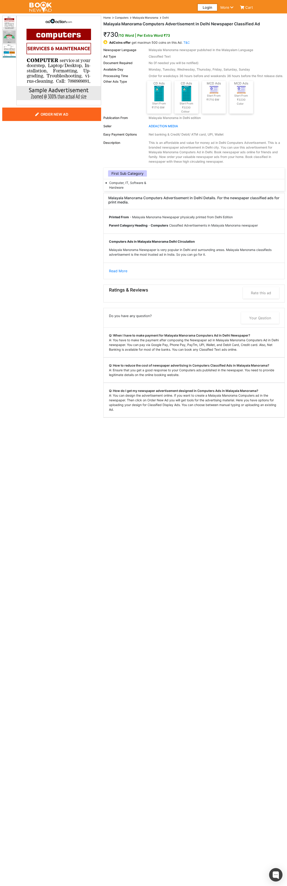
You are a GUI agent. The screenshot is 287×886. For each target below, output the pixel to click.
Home (107, 17)
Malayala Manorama (145, 17)
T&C (186, 42)
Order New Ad (54, 114)
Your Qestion (260, 318)
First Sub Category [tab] (127, 173)
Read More (118, 271)
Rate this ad (261, 293)
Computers (121, 17)
